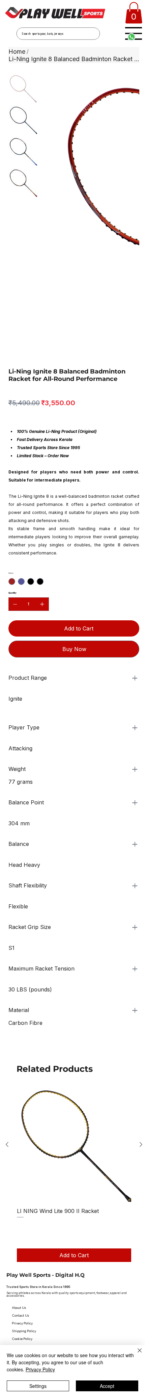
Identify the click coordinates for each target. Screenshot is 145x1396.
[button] (134, 13)
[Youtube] (84, 1277)
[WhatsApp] (10, 939)
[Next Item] (129, 139)
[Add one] (42, 494)
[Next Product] (141, 1035)
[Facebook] (63, 1277)
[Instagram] (74, 1277)
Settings (38, 1385)
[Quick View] (74, 1035)
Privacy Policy (40, 1369)
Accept (107, 1385)
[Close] (135, 1354)
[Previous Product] (7, 1035)
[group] (74, 1065)
